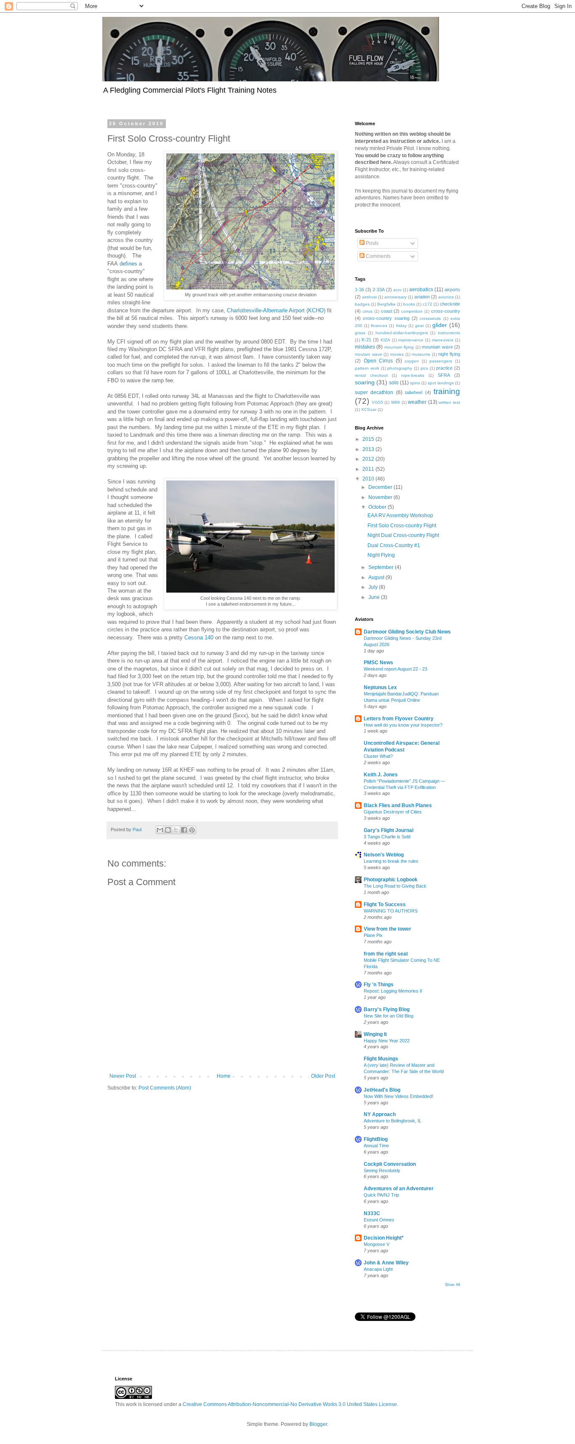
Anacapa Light (378, 1269)
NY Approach (380, 1114)
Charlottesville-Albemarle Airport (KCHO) (276, 310)
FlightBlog (376, 1139)
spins (415, 383)
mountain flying (399, 347)
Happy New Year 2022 (387, 1040)
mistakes (365, 347)
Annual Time (376, 1145)
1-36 (359, 289)
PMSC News (378, 663)
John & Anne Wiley (386, 1263)
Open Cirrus (378, 361)
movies (397, 354)
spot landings (441, 383)
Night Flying (381, 555)
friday (401, 325)
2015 (368, 439)
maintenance (410, 340)
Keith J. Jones (381, 775)
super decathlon (374, 392)
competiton (412, 311)
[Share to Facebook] (184, 830)
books (409, 304)
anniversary (395, 297)
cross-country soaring (386, 318)
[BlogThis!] (168, 830)
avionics (446, 297)
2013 (368, 449)
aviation (422, 296)
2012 (368, 459)
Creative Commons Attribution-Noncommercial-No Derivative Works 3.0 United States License (290, 1404)
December (381, 487)
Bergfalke (386, 304)
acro (397, 289)
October (378, 507)
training (447, 391)
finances (379, 325)
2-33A (379, 289)
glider (439, 325)
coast (386, 311)
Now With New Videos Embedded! (398, 1096)
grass (360, 332)
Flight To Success (385, 904)
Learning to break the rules (391, 861)
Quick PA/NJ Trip (381, 1194)
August (377, 577)
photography (399, 368)
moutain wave (368, 354)
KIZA (385, 340)
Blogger (318, 1424)
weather (417, 402)
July (373, 587)
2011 (368, 469)
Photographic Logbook (391, 880)
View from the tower (387, 929)
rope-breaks (412, 375)
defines (128, 263)
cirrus (367, 311)
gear (419, 325)
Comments (378, 256)
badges (362, 304)
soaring (365, 382)
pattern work (367, 368)
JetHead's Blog (382, 1090)
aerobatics (421, 290)
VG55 (377, 402)
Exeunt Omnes (379, 1219)
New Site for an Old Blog (388, 1015)
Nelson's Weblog (384, 855)
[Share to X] (176, 830)
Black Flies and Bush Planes (398, 805)
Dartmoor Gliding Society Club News (407, 632)
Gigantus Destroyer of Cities (393, 811)
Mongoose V (376, 1244)
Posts (371, 243)
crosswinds (430, 318)
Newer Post (122, 1076)
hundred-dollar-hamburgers (401, 332)
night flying (449, 354)
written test (449, 402)
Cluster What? (378, 756)
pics (424, 368)
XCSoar (368, 409)
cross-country (445, 311)
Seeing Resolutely (382, 1170)
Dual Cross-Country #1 (393, 545)
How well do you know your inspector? (403, 724)
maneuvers (442, 340)
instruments (449, 332)
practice (444, 367)
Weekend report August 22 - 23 (395, 668)
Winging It (375, 1034)
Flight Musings (381, 1059)
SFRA (444, 375)
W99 (395, 402)
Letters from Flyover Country (399, 719)
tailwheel (413, 392)
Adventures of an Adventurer (399, 1189)
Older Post (323, 1076)
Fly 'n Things (379, 985)
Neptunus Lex (380, 687)
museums (421, 354)
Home (224, 1076)
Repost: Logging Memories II (393, 990)
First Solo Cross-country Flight (401, 526)
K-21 (366, 339)
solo (394, 383)
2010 (368, 479)
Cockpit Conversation (390, 1164)
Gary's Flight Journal (388, 830)
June (374, 597)
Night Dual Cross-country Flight (403, 535)
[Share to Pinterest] (192, 830)
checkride (450, 303)
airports (452, 289)
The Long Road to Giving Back (395, 885)
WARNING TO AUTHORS (391, 910)
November (381, 497)
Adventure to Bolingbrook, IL (392, 1120)
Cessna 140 (198, 637)
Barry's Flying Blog (387, 1009)
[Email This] (160, 830)
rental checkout (371, 375)
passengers (440, 361)
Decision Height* (384, 1238)
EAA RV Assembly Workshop (400, 515)
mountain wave (437, 346)
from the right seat (386, 954)
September (381, 567)
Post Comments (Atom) (164, 1088)
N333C (372, 1213)
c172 (427, 304)
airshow (369, 297)
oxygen (412, 361)
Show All (452, 1285)
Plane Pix (373, 935)
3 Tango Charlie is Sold (387, 836)
